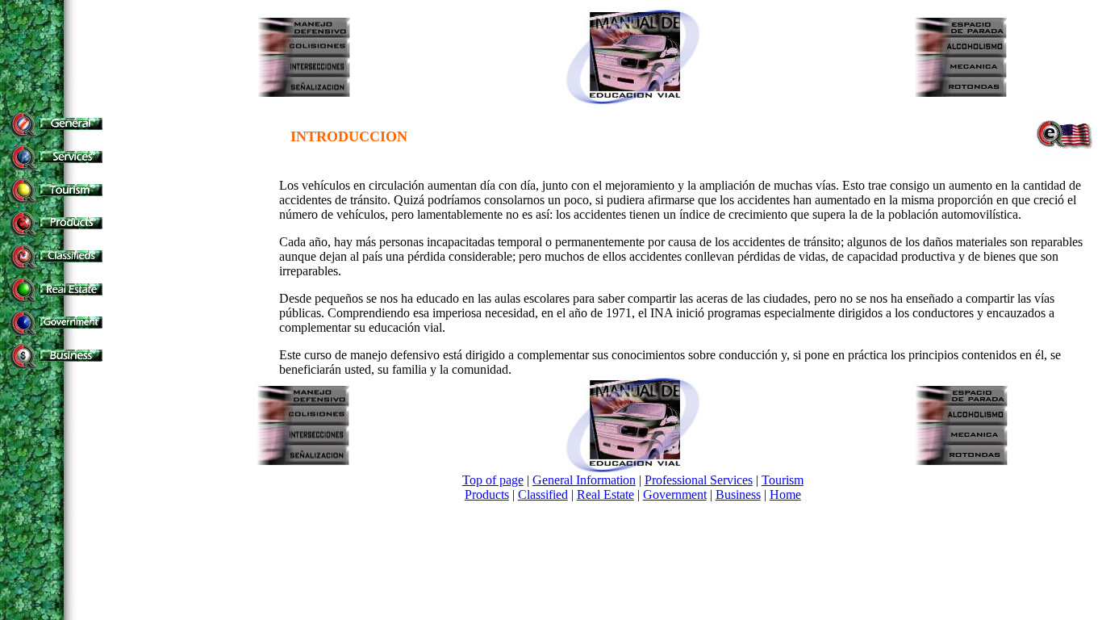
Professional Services (699, 480)
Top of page (493, 480)
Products (487, 494)
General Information (584, 480)
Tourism (783, 480)
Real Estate (605, 494)
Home (785, 494)
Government (675, 494)
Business (738, 494)
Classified (543, 494)
